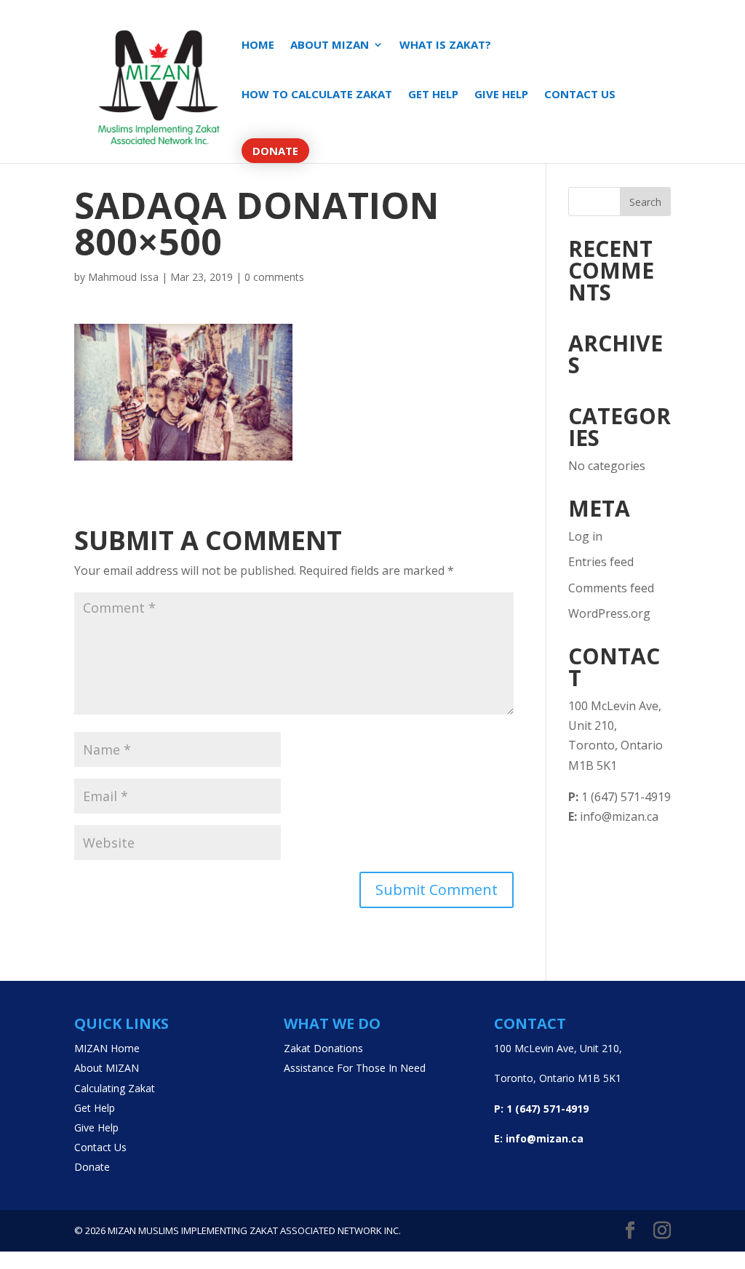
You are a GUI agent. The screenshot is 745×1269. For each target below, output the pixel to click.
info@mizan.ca (613, 816)
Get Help (433, 95)
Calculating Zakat (114, 1088)
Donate (275, 150)
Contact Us (579, 95)
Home (258, 45)
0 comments (274, 277)
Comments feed (611, 588)
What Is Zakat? (445, 45)
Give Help (501, 95)
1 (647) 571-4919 (619, 797)
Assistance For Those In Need (355, 1068)
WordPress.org (609, 613)
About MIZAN (329, 45)
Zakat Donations (323, 1048)
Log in (585, 536)
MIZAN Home (107, 1048)
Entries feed (601, 562)
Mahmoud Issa (123, 277)
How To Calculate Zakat (317, 95)
